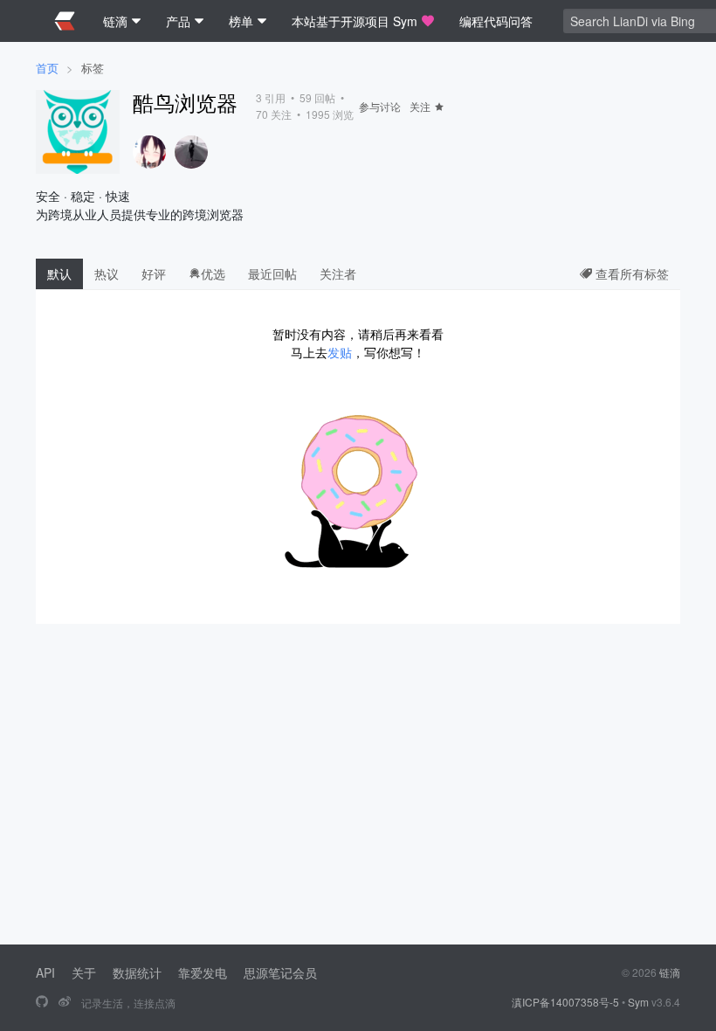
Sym (638, 1001)
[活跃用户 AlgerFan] (191, 152)
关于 (84, 972)
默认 (59, 273)
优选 (213, 273)
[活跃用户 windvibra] (149, 152)
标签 (92, 67)
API (45, 972)
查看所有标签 (630, 273)
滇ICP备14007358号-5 (565, 1001)
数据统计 (137, 972)
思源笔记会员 (280, 972)
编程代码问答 (496, 21)
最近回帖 (272, 273)
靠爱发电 (202, 972)
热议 (106, 273)
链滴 (669, 972)
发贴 (339, 352)
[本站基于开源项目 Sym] (42, 1002)
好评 (153, 273)
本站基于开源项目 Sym (354, 21)
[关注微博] (65, 1002)
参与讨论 (380, 106)
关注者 (338, 273)
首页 (47, 67)
